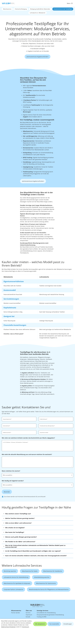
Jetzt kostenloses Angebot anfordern (37, 57)
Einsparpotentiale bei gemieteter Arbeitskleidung (50, 615)
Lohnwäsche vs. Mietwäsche (37, 13)
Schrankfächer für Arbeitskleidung (46, 613)
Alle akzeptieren (40, 624)
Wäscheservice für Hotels (30, 571)
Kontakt (28, 617)
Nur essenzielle (54, 624)
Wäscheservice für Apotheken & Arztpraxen (17, 583)
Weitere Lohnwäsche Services (22, 565)
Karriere (28, 613)
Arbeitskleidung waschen (41, 577)
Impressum (25, 627)
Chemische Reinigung (21, 9)
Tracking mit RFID (41, 617)
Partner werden (15, 613)
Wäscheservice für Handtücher (52, 571)
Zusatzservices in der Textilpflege (63, 9)
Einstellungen (68, 624)
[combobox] (56, 425)
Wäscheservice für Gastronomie (46, 583)
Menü (68, 3)
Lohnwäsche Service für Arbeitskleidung (16, 577)
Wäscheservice (7, 9)
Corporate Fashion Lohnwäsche (13, 589)
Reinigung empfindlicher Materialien (40, 9)
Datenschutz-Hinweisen (8, 627)
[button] (37, 513)
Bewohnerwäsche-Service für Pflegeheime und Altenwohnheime (48, 589)
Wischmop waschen (10, 571)
